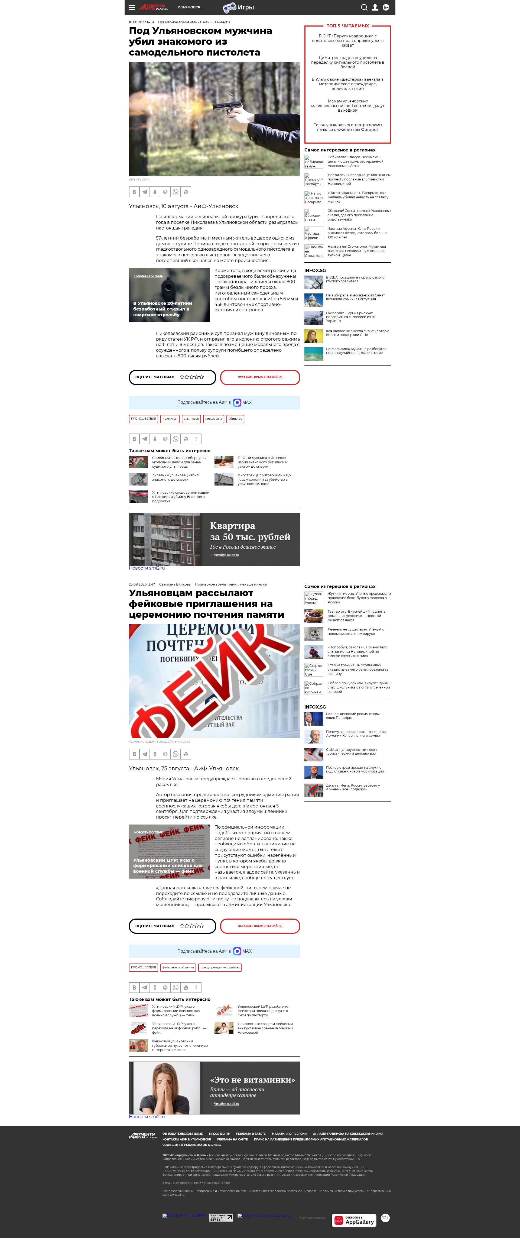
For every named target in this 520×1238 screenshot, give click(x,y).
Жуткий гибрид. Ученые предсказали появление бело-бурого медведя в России (359, 597)
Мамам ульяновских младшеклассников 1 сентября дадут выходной (348, 106)
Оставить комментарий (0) (260, 377)
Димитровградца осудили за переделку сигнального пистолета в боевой (347, 62)
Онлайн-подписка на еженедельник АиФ (348, 1134)
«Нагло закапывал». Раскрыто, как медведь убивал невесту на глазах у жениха (358, 197)
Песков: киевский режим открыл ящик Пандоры (354, 716)
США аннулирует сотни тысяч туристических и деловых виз (351, 751)
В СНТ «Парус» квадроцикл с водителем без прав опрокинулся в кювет (348, 41)
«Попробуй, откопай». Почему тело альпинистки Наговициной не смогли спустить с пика (358, 651)
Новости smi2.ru (147, 568)
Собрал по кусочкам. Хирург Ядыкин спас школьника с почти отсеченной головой (359, 687)
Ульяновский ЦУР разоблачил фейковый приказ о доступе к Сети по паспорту (264, 1010)
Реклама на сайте (232, 1139)
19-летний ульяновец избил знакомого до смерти (175, 477)
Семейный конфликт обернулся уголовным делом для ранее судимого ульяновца (179, 462)
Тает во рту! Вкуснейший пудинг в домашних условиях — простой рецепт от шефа (356, 615)
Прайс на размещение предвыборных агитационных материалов (311, 1139)
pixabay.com (139, 179)
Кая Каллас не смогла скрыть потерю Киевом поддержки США (357, 333)
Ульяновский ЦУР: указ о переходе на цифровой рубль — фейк (179, 1028)
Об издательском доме (182, 1134)
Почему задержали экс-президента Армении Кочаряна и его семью (356, 734)
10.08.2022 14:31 (141, 22)
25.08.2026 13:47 (142, 584)
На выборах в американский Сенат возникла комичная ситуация (355, 297)
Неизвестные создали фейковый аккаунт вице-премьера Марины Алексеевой (265, 1028)
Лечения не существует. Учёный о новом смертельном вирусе (356, 631)
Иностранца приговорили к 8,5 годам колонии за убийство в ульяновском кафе (264, 479)
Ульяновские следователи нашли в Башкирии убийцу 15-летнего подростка (180, 496)
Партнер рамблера (313, 1217)
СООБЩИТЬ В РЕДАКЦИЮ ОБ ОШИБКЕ (192, 1145)
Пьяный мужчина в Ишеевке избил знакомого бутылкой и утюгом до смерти (262, 462)
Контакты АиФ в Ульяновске (186, 1139)
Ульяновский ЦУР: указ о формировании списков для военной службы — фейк (176, 1010)
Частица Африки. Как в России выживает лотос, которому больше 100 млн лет (357, 233)
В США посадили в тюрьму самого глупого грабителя (355, 279)
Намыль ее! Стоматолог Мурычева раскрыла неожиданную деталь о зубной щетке (357, 250)
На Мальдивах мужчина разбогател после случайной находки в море (356, 351)
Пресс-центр (219, 1134)
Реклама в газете (251, 1134)
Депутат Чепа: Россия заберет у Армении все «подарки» (353, 787)
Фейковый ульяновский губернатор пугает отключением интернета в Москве (180, 1045)
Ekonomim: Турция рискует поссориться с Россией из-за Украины (351, 317)
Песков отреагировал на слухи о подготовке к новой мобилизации (355, 769)
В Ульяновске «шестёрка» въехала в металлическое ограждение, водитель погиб (348, 84)
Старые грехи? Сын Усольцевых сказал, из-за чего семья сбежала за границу (358, 669)
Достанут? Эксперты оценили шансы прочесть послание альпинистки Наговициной (359, 179)
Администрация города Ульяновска (159, 741)
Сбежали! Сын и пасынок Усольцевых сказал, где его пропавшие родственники (359, 215)
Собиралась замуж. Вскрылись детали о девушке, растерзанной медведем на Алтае (356, 161)
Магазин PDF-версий (289, 1134)
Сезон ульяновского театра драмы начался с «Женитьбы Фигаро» (347, 127)
